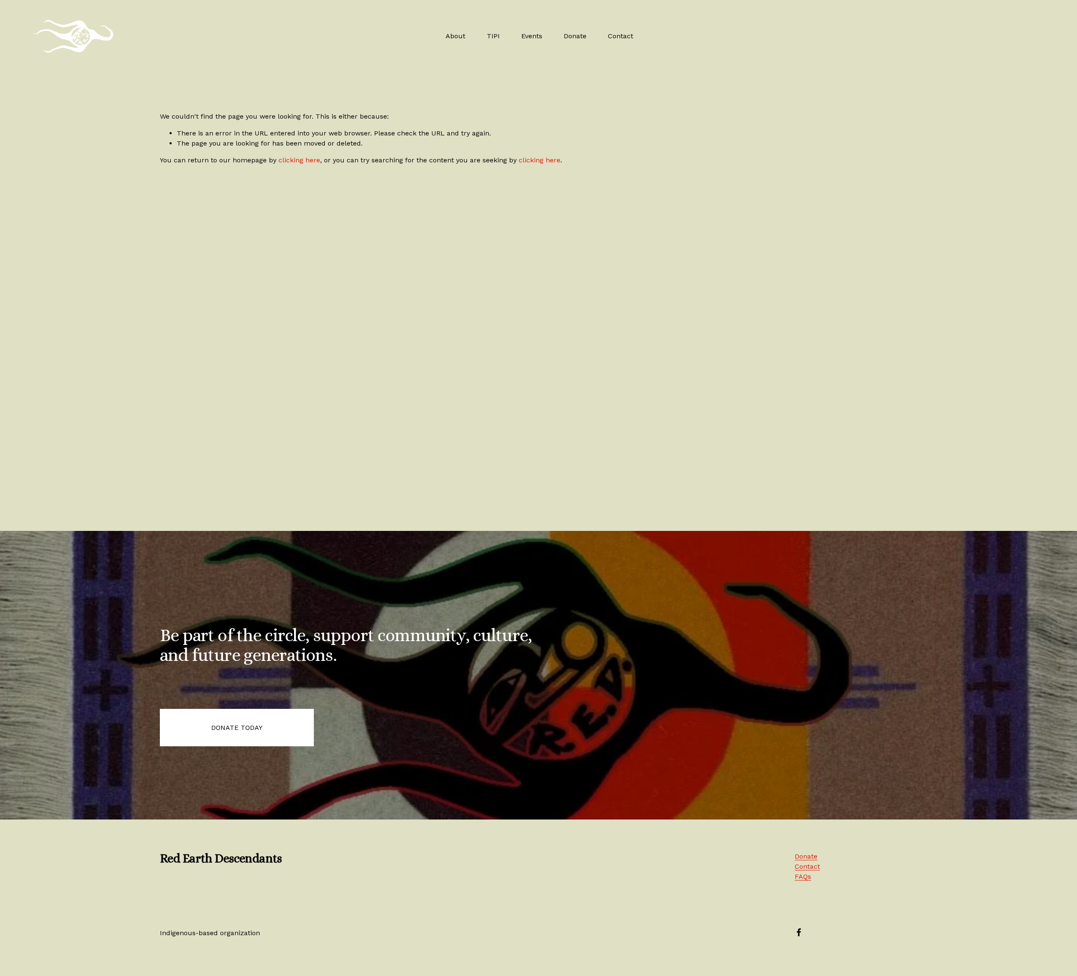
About (455, 36)
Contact (620, 36)
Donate (575, 36)
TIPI (493, 36)
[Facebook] (799, 932)
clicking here (299, 160)
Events (531, 36)
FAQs (803, 877)
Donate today (237, 728)
